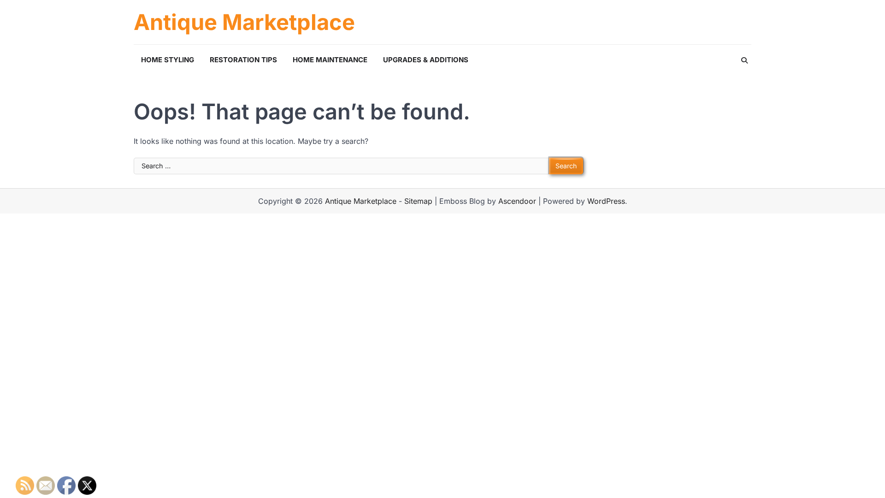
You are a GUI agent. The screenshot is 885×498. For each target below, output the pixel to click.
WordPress (606, 201)
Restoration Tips (243, 59)
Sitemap (418, 201)
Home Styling (167, 59)
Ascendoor (517, 201)
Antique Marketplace (244, 22)
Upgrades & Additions (425, 59)
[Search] (744, 60)
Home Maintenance (330, 59)
